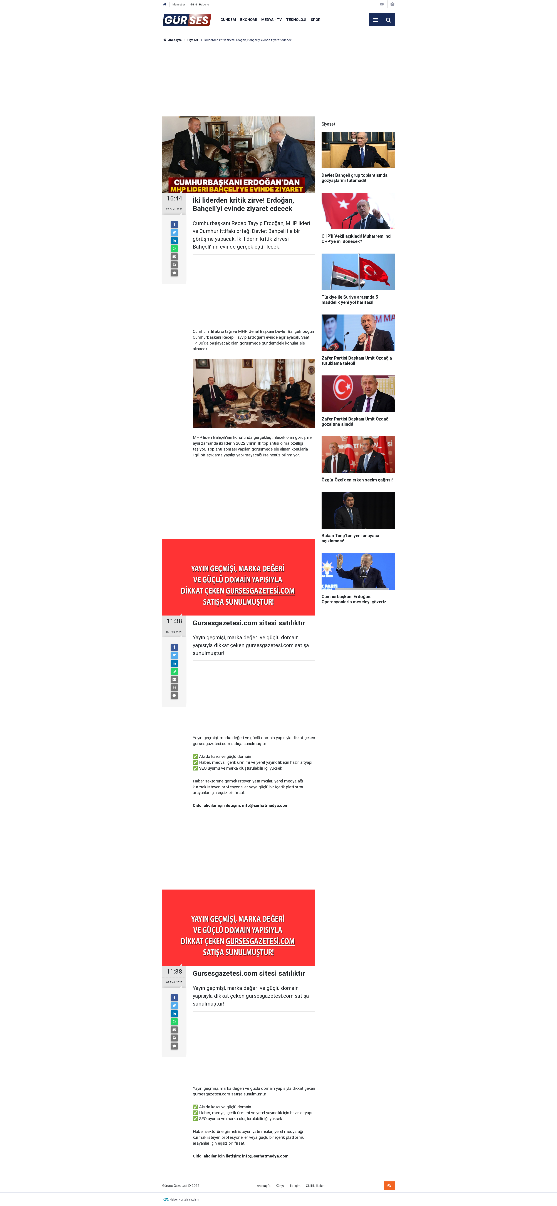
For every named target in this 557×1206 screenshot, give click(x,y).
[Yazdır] (174, 264)
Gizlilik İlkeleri (315, 1186)
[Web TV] (381, 4)
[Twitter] (174, 232)
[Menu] (375, 20)
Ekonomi (248, 19)
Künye (280, 1186)
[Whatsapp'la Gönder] (174, 248)
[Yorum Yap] (174, 272)
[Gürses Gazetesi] (187, 19)
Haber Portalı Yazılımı (184, 1199)
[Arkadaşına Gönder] (174, 256)
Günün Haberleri (200, 4)
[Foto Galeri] (392, 4)
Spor (315, 19)
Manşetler (179, 4)
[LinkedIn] (174, 240)
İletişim (295, 1186)
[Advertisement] (141, 107)
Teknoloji (296, 19)
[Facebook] (174, 224)
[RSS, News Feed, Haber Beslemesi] (389, 1185)
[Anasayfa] (164, 4)
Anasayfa (263, 1186)
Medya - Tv (271, 19)
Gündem (228, 19)
